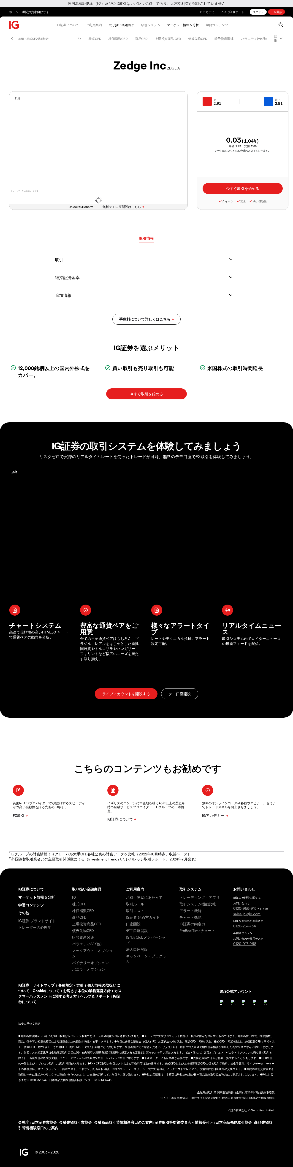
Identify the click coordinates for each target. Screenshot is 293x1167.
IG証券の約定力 (192, 924)
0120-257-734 (244, 926)
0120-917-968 (244, 943)
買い (277, 99)
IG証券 (23, 985)
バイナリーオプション (90, 962)
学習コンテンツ (217, 25)
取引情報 (146, 238)
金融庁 (23, 1122)
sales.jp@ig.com (246, 914)
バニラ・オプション (88, 969)
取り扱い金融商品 (121, 25)
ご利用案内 (94, 25)
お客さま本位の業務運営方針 (87, 990)
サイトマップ (44, 985)
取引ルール (135, 904)
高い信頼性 (260, 201)
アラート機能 (190, 910)
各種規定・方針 (71, 985)
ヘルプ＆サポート (95, 996)
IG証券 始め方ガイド (143, 917)
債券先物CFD (197, 39)
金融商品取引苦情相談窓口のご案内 (123, 1122)
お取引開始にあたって (144, 897)
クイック (227, 201)
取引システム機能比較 (197, 904)
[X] (244, 1002)
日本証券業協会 (44, 1122)
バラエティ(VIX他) (254, 39)
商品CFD (141, 39)
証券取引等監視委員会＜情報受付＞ (184, 1122)
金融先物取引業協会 (75, 1122)
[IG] (14, 25)
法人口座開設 (137, 949)
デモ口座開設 (137, 930)
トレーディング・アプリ (199, 897)
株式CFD (95, 39)
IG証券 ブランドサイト (37, 920)
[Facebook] (222, 1002)
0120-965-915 (244, 908)
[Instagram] (233, 1002)
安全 (243, 201)
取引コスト (135, 910)
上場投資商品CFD (86, 924)
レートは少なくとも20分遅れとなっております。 (243, 150)
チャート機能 (190, 917)
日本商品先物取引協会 (233, 1122)
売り (216, 99)
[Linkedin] (266, 1002)
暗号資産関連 (224, 39)
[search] (281, 24)
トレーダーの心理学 (34, 927)
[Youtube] (255, 1002)
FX (79, 39)
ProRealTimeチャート (197, 930)
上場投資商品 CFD (168, 39)
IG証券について (68, 25)
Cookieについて (46, 990)
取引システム (150, 25)
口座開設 (276, 12)
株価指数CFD (118, 39)
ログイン (258, 12)
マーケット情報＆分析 (183, 25)
